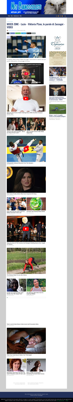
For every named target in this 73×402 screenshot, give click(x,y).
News (12, 16)
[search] (65, 16)
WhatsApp (18, 33)
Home (9, 16)
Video (21, 16)
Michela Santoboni (12, 30)
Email (34, 33)
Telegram (24, 33)
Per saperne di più (60, 400)
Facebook (12, 33)
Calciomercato (16, 16)
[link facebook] (58, 16)
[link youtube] (62, 16)
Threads (29, 33)
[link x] (56, 16)
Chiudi (67, 400)
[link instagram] (60, 16)
